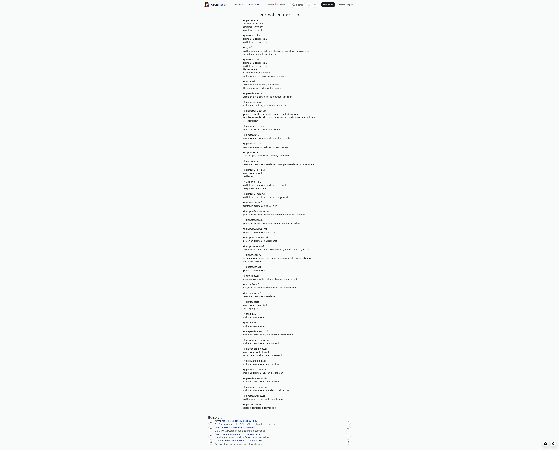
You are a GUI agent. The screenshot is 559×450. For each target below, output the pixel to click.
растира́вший (254, 404)
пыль (258, 434)
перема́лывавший (257, 331)
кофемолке (250, 420)
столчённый (253, 293)
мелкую (251, 434)
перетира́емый (255, 246)
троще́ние (252, 152)
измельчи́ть (253, 35)
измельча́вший (255, 193)
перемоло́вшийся (257, 228)
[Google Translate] (308, 5)
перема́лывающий (257, 340)
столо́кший (253, 284)
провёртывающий (257, 348)
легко (225, 420)
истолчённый (254, 202)
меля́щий (252, 322)
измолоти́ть (253, 301)
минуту (251, 427)
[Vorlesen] (244, 20)
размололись (230, 427)
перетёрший (254, 254)
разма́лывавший (256, 369)
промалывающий (256, 360)
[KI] (315, 5)
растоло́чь (252, 161)
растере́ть (252, 20)
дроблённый (254, 181)
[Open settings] (553, 443)
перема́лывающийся (258, 211)
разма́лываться (255, 126)
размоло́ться (253, 143)
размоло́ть (252, 134)
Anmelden (328, 4)
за (245, 427)
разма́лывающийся (257, 387)
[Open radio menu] (546, 443)
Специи (219, 427)
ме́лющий (252, 313)
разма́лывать (254, 93)
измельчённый (255, 169)
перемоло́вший (255, 220)
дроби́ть (251, 47)
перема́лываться (256, 110)
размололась (235, 420)
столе (221, 440)
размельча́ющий (256, 395)
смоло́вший (253, 275)
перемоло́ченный (257, 237)
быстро (226, 434)
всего (241, 427)
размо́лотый (253, 267)
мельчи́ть (252, 81)
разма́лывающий (256, 378)
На (216, 440)
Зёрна (218, 434)
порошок (254, 440)
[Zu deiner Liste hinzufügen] (348, 422)
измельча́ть (253, 59)
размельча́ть (254, 102)
